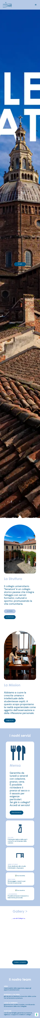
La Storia (10, 611)
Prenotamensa (16, 812)
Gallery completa (20, 962)
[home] (7, 5)
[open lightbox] (19, 937)
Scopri (20, 264)
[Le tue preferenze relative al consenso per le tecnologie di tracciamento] (36, 1014)
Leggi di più (10, 720)
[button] (35, 4)
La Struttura (10, 617)
